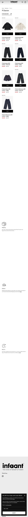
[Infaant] (14, 2)
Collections (6, 8)
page (20, 352)
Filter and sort (5, 13)
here (21, 291)
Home (3, 8)
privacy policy (8, 505)
